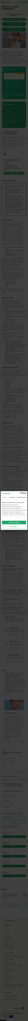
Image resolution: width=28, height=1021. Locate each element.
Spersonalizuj (13, 526)
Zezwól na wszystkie (14, 522)
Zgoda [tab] (4, 497)
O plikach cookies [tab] (21, 497)
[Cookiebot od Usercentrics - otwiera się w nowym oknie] (20, 493)
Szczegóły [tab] (12, 497)
